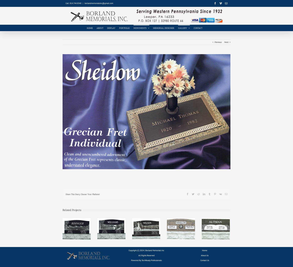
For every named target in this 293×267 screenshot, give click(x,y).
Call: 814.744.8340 (73, 3)
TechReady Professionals (152, 260)
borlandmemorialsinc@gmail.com (99, 3)
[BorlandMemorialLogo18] (88, 251)
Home (204, 250)
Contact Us (204, 260)
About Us (204, 255)
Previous (218, 42)
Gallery (76, 226)
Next (226, 42)
